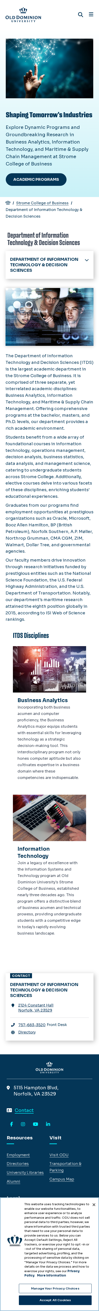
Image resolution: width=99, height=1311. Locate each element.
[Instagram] (23, 1124)
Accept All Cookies (55, 1300)
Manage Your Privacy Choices (55, 1288)
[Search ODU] (80, 15)
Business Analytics (42, 700)
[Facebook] (11, 1124)
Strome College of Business (42, 203)
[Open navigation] (91, 15)
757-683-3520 (32, 1025)
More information (51, 1275)
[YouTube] (35, 1124)
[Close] (94, 1205)
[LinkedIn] (48, 1124)
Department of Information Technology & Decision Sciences (44, 265)
